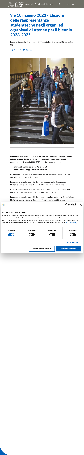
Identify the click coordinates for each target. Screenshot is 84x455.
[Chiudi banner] (81, 205)
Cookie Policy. (71, 223)
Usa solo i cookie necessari (41, 248)
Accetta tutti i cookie (68, 248)
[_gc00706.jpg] (42, 101)
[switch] (32, 234)
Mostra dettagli (72, 242)
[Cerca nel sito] (68, 4)
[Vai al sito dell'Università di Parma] (11, 4)
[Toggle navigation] (73, 4)
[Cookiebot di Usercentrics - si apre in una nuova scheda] (67, 204)
